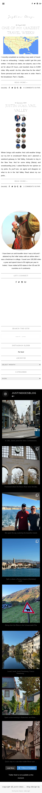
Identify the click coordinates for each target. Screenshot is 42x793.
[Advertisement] (21, 300)
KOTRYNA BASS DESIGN (21, 791)
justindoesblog (21, 402)
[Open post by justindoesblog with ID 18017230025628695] (21, 740)
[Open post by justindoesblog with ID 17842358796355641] (21, 558)
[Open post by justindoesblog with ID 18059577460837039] (21, 650)
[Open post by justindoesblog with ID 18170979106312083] (21, 511)
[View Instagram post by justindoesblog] (37, 435)
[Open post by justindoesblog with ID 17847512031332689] (21, 419)
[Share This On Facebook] (9, 87)
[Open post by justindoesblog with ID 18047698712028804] (21, 465)
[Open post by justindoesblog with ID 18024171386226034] (21, 604)
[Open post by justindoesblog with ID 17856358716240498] (21, 696)
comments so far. (33, 88)
